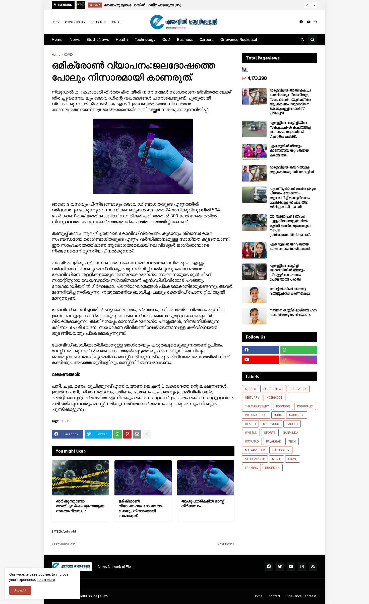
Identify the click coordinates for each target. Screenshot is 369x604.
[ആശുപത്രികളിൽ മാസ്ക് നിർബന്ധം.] (205, 477)
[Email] (137, 434)
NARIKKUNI (296, 415)
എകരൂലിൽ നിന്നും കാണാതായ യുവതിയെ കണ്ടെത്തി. (289, 151)
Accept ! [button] (20, 590)
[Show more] (147, 434)
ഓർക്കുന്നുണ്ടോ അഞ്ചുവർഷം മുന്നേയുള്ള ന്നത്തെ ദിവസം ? (80, 506)
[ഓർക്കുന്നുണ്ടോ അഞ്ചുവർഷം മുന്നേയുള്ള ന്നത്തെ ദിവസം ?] (80, 477)
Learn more (46, 580)
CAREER (292, 424)
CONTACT (117, 22)
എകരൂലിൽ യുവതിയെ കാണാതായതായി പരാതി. (290, 246)
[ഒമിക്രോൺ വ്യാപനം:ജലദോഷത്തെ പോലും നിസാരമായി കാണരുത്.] (142, 477)
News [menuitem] (75, 39)
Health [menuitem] (122, 39)
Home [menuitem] (57, 39)
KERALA (250, 389)
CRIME (292, 459)
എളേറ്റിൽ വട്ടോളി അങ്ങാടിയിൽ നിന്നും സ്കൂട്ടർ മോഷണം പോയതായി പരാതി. (287, 273)
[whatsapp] (299, 350)
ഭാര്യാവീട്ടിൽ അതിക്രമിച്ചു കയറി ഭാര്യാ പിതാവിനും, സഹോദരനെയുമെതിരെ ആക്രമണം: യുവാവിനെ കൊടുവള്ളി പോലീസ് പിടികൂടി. (290, 102)
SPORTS (270, 432)
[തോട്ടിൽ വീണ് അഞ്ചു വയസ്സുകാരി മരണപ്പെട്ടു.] (254, 295)
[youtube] (309, 22)
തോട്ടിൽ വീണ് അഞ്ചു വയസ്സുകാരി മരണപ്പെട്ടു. (290, 291)
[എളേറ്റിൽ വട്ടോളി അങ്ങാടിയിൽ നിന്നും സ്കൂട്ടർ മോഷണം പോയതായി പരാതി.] (254, 272)
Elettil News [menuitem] (98, 39)
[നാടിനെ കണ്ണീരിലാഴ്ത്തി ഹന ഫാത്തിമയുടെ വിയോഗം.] (254, 316)
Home (56, 22)
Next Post (224, 544)
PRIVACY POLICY (75, 22)
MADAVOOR (271, 424)
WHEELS (251, 432)
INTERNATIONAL (256, 415)
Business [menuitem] (185, 39)
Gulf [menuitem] (166, 39)
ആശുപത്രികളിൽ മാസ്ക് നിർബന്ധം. (202, 503)
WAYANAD (252, 441)
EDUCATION (298, 389)
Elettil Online (88, 596)
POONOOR (283, 406)
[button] (307, 5)
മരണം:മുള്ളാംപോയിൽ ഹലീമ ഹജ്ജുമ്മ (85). (143, 5)
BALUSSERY (280, 450)
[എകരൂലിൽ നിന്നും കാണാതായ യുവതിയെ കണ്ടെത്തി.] (254, 152)
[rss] (316, 22)
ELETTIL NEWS (273, 389)
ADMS (104, 596)
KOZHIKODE (274, 397)
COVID (68, 54)
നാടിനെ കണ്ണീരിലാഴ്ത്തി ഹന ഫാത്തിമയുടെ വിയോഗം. (293, 312)
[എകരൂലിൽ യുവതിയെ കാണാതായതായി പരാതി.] (254, 250)
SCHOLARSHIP (255, 459)
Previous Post (64, 544)
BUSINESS (272, 468)
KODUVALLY (305, 406)
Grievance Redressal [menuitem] (238, 39)
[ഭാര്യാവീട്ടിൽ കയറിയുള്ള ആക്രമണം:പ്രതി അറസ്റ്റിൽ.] (254, 173)
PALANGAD (273, 441)
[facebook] (301, 22)
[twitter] (280, 566)
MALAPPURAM (255, 450)
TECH (292, 441)
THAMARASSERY (257, 406)
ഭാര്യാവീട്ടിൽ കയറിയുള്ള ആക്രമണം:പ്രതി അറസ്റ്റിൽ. (292, 169)
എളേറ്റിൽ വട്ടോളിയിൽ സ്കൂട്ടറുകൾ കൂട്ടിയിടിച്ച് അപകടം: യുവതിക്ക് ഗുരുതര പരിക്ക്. (290, 130)
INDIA (278, 415)
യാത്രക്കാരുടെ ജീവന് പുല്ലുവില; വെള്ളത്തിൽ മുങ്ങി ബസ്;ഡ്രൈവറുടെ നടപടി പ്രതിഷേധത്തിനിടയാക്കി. (291, 225)
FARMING (251, 468)
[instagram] (299, 360)
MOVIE (276, 459)
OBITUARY (252, 397)
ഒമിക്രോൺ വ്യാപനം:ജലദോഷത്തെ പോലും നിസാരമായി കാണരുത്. (140, 508)
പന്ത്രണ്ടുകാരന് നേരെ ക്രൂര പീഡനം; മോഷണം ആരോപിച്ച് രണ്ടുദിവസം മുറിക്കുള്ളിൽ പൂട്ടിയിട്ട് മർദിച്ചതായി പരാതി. (293, 198)
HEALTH (250, 424)
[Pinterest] (127, 434)
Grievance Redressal (302, 596)
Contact (274, 596)
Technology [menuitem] (145, 39)
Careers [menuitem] (206, 39)
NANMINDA (290, 432)
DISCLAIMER (98, 22)
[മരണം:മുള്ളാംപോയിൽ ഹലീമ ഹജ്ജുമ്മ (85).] (81, 5)
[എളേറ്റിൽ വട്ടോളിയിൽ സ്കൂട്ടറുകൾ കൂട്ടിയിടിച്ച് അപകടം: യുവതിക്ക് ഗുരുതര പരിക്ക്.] (254, 129)
